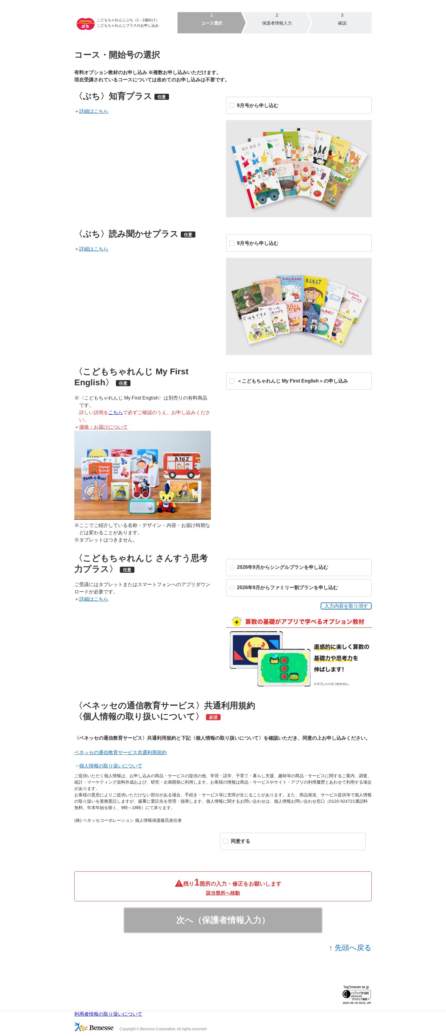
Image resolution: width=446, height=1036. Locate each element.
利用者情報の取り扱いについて (108, 1014)
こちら (115, 412)
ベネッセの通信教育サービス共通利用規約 (120, 752)
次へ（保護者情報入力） (223, 920)
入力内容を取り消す (346, 606)
